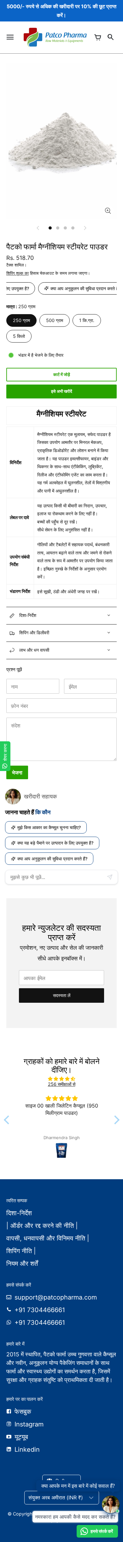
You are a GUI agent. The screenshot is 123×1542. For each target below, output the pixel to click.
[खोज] (110, 37)
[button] (7, 1119)
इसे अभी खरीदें (61, 391)
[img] (61, 1078)
